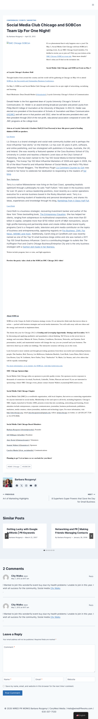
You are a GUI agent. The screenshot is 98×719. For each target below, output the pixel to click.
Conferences (12, 20)
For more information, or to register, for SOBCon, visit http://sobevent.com (34, 366)
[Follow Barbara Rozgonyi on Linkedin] (35, 486)
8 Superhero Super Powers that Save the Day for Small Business (73, 498)
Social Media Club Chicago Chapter (21, 391)
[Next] (91, 536)
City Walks (55, 588)
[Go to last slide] (7, 536)
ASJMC (10, 114)
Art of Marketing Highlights (16, 496)
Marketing (31, 20)
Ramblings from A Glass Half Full (73, 201)
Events (22, 20)
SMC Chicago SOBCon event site (58, 56)
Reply (91, 576)
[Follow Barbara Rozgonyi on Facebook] (17, 486)
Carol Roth (11, 206)
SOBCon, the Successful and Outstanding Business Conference (30, 81)
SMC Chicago (13, 467)
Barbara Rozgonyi (16, 36)
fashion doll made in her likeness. (39, 247)
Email (39, 679)
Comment (9, 647)
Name (7, 679)
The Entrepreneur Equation (53, 214)
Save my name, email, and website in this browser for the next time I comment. (39, 686)
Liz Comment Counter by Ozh (70, 168)
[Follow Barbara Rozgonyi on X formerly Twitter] (21, 486)
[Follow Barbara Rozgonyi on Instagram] (26, 486)
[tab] (44, 550)
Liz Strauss (11, 137)
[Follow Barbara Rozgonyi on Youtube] (31, 486)
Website (71, 679)
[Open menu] (93, 5)
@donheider (41, 94)
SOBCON (26, 467)
